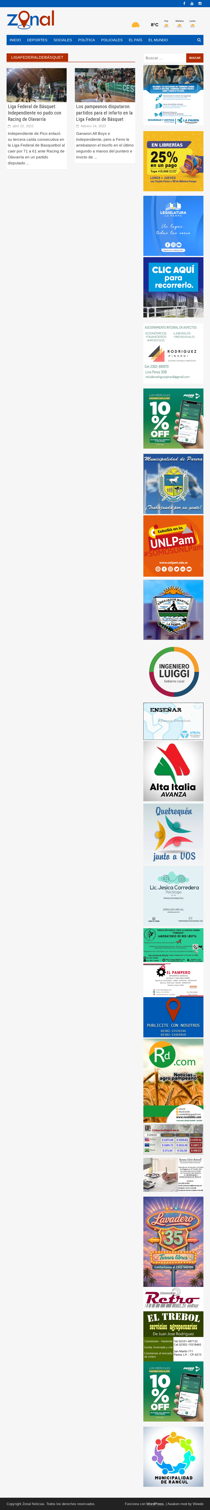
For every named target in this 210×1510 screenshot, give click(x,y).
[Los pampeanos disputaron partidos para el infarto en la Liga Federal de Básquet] (105, 85)
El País (135, 40)
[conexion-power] (173, 1298)
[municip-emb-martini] (173, 609)
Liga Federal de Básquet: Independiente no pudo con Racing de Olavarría (34, 113)
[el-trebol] (173, 1336)
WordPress (155, 1504)
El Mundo (158, 40)
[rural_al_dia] (173, 1080)
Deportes (37, 40)
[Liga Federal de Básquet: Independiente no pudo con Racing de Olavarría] (37, 85)
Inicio (15, 40)
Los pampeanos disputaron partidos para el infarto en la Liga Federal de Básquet (104, 113)
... (27, 163)
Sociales (63, 40)
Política (86, 40)
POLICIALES (112, 40)
